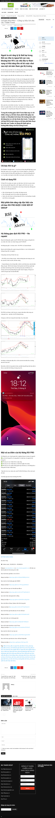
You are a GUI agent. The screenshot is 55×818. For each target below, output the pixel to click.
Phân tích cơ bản (24, 8)
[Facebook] (43, 1)
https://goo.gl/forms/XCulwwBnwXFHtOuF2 (20, 627)
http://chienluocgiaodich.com (7, 790)
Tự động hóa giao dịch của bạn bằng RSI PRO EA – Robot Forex (5, 709)
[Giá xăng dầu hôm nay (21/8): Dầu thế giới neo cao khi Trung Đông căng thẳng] (42, 82)
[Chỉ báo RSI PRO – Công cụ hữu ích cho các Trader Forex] (30, 702)
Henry (3, 25)
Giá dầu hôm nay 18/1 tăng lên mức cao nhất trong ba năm (28, 677)
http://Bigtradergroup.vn (6, 769)
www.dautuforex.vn (9, 568)
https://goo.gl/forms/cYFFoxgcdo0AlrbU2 (19, 584)
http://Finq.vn (4, 799)
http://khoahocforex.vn (6, 775)
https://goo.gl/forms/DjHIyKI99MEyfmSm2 (19, 577)
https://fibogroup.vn (5, 793)
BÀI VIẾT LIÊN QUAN (6, 696)
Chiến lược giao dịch (5, 705)
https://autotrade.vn (5, 796)
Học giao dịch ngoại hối (7, 8)
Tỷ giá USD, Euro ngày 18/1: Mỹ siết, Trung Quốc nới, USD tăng (8, 677)
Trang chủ (3, 16)
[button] (52, 9)
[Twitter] (46, 1)
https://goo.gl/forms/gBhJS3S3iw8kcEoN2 (19, 614)
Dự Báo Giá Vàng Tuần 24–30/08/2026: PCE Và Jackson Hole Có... (49, 103)
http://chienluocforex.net (6, 787)
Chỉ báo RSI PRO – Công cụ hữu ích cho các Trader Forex (30, 709)
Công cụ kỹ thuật (21, 16)
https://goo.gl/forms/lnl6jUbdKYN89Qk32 (19, 621)
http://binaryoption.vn (6, 772)
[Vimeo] (48, 1)
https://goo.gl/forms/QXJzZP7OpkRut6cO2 (20, 592)
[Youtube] (53, 1)
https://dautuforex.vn (5, 784)
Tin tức (17, 8)
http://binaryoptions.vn (6, 778)
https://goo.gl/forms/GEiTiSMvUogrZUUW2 (20, 634)
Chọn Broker (10, 12)
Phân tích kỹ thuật (33, 8)
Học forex (4, 12)
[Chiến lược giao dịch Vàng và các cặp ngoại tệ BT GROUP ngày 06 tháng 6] (18, 702)
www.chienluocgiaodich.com (22, 568)
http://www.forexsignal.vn (6, 781)
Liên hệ (16, 12)
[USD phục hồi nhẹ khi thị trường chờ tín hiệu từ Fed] (42, 92)
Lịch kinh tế (42, 8)
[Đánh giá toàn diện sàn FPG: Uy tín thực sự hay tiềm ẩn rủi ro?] (42, 73)
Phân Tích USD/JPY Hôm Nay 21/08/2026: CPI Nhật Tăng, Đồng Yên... (49, 114)
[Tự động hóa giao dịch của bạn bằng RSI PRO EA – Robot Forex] (6, 702)
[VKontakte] (50, 1)
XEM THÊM (15, 696)
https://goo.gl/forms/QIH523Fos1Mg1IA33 (19, 599)
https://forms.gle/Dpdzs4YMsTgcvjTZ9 (19, 642)
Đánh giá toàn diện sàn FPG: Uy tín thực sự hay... (49, 73)
